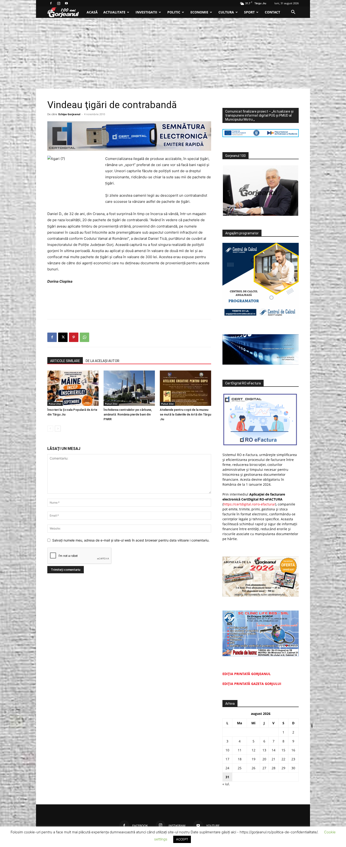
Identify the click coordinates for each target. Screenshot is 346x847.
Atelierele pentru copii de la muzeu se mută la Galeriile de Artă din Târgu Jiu (185, 414)
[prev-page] (50, 429)
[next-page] (58, 429)
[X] (63, 337)
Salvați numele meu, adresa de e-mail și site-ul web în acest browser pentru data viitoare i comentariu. (130, 540)
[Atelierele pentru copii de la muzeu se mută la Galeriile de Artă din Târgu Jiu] (185, 388)
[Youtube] (66, 3)
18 (239, 759)
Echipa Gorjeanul (69, 114)
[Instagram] (58, 3)
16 (293, 750)
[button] (293, 12)
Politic (173, 12)
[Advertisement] (173, 53)
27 (264, 768)
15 (283, 750)
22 (283, 759)
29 (283, 768)
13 (264, 750)
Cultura (226, 12)
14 (273, 750)
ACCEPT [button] (182, 839)
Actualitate (114, 12)
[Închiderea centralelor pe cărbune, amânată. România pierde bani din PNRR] (129, 388)
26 (253, 768)
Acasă (92, 12)
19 (253, 759)
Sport (249, 12)
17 (227, 759)
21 (273, 759)
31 (227, 777)
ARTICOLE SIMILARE (65, 361)
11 (239, 750)
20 (264, 759)
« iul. (226, 784)
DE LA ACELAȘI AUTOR (102, 361)
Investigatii (146, 12)
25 (239, 768)
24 (227, 768)
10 (227, 750)
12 (253, 750)
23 (293, 759)
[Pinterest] (73, 337)
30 (293, 768)
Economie (199, 12)
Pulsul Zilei (55, 403)
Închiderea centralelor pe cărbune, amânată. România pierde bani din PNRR (128, 414)
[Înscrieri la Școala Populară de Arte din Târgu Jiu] (73, 388)
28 (273, 768)
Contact (272, 12)
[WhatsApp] (84, 337)
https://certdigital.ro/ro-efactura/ (249, 504)
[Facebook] (50, 3)
